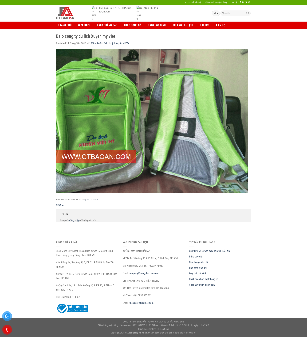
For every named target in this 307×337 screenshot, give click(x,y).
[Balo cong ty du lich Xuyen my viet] (152, 121)
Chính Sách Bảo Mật (193, 2)
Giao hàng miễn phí (198, 262)
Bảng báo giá (195, 256)
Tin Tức (204, 25)
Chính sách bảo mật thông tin (203, 279)
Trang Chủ (64, 25)
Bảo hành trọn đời (198, 267)
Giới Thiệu (84, 25)
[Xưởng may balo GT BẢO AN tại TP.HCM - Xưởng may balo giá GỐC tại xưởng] (65, 13)
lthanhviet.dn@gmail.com (141, 302)
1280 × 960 (95, 43)
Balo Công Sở (132, 25)
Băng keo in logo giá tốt (185, 332)
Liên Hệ (234, 2)
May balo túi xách (197, 273)
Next (60, 205)
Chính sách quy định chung (202, 284)
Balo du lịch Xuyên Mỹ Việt (117, 43)
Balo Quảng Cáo (107, 25)
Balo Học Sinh (157, 25)
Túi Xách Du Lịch (183, 25)
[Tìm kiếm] (247, 13)
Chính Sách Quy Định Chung (216, 2)
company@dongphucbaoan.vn (143, 273)
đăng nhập (74, 220)
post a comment (91, 199)
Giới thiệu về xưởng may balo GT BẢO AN (209, 251)
